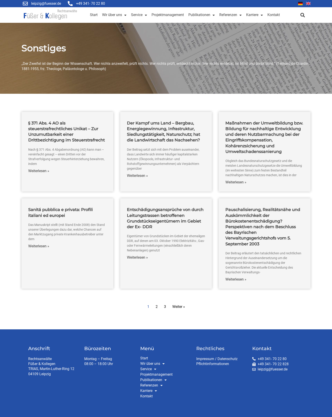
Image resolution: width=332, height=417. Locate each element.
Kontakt (273, 15)
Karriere (252, 15)
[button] (302, 15)
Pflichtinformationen (212, 364)
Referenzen (228, 15)
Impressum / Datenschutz (217, 359)
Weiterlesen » (38, 171)
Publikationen (199, 15)
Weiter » (178, 307)
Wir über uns (112, 15)
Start (94, 15)
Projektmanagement (168, 15)
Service (137, 15)
